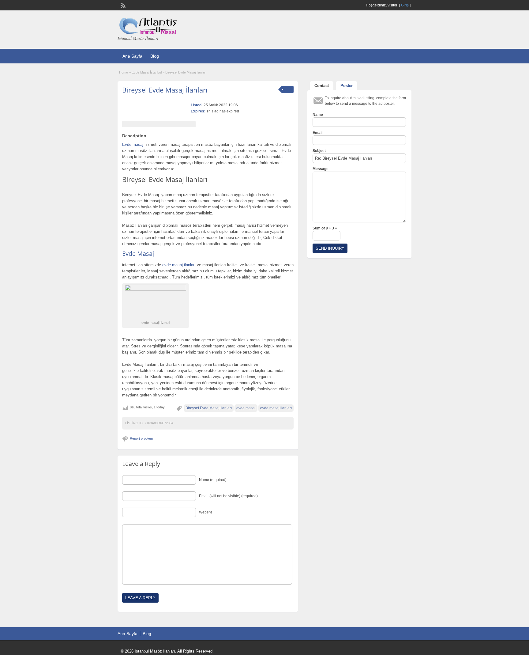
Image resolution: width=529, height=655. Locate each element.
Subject (319, 151)
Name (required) (213, 480)
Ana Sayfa (132, 56)
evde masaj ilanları (276, 408)
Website (205, 512)
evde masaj (246, 408)
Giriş (405, 5)
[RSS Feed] (122, 4)
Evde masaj (132, 144)
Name (318, 114)
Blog (154, 56)
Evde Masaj (138, 253)
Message (320, 169)
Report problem (141, 438)
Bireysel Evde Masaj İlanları (165, 89)
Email (317, 133)
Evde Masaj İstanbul (147, 72)
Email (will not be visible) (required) (228, 496)
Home (123, 72)
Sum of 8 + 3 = (325, 228)
